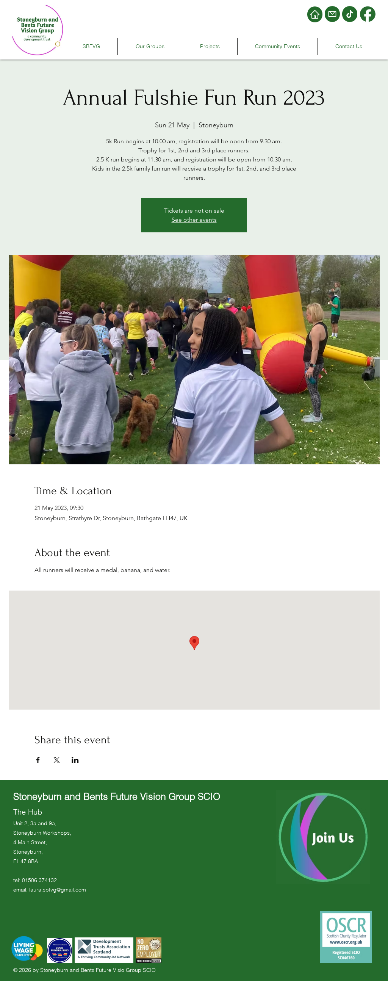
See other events (194, 219)
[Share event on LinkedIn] (75, 760)
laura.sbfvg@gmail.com (57, 889)
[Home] (314, 14)
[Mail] (332, 14)
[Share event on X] (56, 760)
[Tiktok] (349, 14)
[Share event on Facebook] (38, 760)
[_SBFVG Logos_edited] (367, 14)
